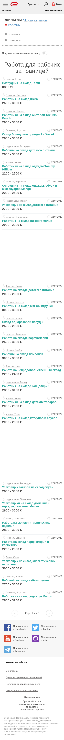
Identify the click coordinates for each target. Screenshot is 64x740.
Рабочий (14, 25)
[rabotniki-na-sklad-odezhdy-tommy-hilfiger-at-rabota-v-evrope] (32, 168)
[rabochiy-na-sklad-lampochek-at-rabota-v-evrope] (32, 355)
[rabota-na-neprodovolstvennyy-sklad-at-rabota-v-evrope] (32, 371)
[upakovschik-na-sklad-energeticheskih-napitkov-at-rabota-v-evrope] (32, 563)
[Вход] (46, 4)
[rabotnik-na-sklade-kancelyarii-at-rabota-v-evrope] (32, 387)
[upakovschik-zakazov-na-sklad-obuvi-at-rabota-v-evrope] (32, 488)
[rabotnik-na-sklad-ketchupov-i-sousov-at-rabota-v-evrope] (32, 419)
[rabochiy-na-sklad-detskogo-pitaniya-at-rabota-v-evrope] (32, 151)
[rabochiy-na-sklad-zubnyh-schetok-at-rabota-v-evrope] (32, 581)
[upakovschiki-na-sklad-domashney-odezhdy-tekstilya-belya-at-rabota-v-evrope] (32, 505)
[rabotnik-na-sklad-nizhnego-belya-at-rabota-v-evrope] (32, 221)
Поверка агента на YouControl (22, 690)
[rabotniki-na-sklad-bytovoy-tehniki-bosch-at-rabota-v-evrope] (32, 117)
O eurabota (12, 671)
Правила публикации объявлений (24, 677)
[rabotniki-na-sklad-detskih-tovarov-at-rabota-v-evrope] (32, 403)
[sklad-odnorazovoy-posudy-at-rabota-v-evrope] (32, 323)
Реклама (6, 10)
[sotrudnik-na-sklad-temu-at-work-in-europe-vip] (32, 84)
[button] (32, 53)
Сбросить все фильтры (35, 20)
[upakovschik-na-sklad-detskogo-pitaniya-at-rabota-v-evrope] (32, 206)
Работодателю (53, 10)
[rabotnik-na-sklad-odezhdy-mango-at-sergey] (32, 597)
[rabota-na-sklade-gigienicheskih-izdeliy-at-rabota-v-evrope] (32, 524)
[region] (32, 255)
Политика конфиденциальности (23, 684)
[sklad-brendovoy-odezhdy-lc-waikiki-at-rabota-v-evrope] (32, 135)
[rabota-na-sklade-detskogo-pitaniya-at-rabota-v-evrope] (32, 291)
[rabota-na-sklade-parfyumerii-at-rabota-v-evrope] (32, 339)
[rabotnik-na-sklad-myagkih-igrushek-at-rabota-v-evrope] (32, 307)
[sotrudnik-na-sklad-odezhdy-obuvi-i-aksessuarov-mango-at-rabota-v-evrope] (32, 188)
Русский (32, 4)
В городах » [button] (13, 40)
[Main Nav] (5, 5)
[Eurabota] (14, 4)
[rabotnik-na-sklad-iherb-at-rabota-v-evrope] (32, 100)
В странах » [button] (12, 34)
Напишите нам (32, 697)
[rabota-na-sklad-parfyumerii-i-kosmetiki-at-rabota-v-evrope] (32, 544)
